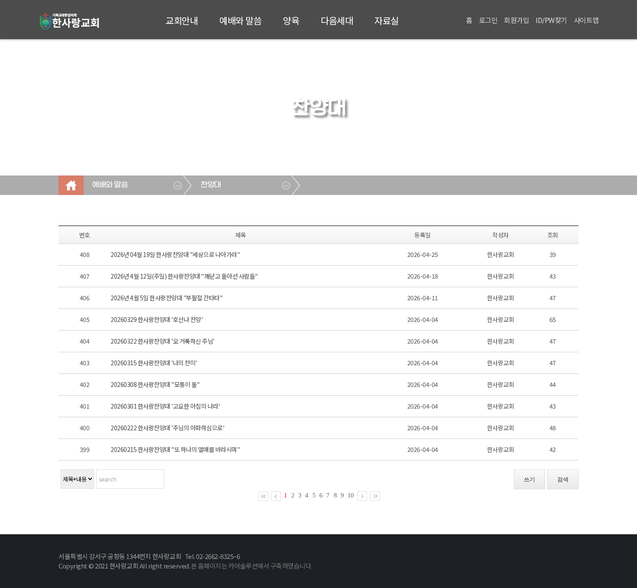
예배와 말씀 (240, 20)
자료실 (386, 20)
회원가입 (516, 20)
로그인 (488, 20)
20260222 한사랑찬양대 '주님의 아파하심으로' (167, 427)
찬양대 (211, 185)
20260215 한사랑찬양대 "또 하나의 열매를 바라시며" (175, 449)
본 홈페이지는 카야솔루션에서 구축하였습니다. (251, 565)
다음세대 (337, 20)
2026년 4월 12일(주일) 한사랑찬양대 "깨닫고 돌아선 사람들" (184, 276)
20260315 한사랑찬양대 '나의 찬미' (153, 362)
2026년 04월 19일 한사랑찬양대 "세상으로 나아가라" (175, 254)
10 (351, 495)
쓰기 (529, 479)
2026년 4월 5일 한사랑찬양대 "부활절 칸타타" (166, 297)
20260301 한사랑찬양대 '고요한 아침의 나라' (165, 406)
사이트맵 (586, 20)
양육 (291, 20)
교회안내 (182, 20)
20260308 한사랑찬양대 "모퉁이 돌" (155, 384)
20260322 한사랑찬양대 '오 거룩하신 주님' (162, 341)
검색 (563, 479)
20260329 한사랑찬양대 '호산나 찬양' (156, 319)
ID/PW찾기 (551, 20)
